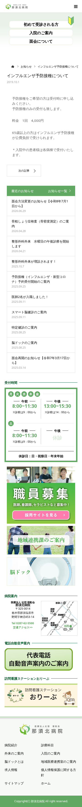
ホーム (46, 783)
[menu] (75, 6)
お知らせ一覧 (57, 191)
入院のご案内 (41, 33)
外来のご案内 (14, 753)
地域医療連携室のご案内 (58, 761)
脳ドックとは (14, 761)
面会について (41, 41)
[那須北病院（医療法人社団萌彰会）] (17, 6)
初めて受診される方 (41, 24)
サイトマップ (14, 783)
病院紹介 (11, 745)
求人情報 (11, 770)
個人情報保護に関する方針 (58, 772)
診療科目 (47, 745)
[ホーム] (13, 66)
